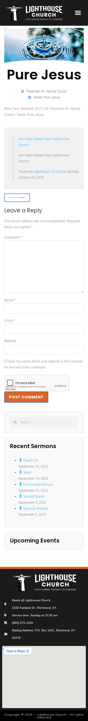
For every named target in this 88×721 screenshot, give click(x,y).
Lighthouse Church (48, 171)
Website (10, 341)
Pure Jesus (52, 97)
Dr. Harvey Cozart (54, 91)
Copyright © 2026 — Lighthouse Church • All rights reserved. (44, 716)
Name (10, 300)
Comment (12, 237)
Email (9, 321)
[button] (78, 13)
